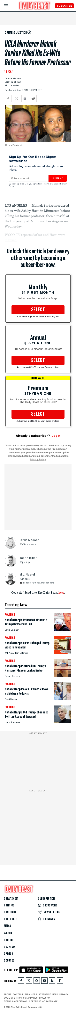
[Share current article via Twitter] (16, 98)
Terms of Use (50, 184)
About (7, 994)
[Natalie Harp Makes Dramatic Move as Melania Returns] (62, 698)
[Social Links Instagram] (37, 981)
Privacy (63, 994)
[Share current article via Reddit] (33, 98)
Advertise (45, 994)
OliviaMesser (29, 545)
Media (7, 925)
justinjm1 (27, 563)
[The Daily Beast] (34, 6)
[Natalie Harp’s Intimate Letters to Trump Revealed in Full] (62, 629)
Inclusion (44, 998)
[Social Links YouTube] (44, 981)
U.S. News (9, 947)
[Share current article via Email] (24, 98)
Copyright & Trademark (43, 1001)
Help (55, 994)
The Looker (10, 919)
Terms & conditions (15, 1001)
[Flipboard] (60, 981)
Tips (27, 994)
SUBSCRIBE (64, 5)
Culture (9, 940)
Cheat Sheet (11, 898)
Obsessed (10, 912)
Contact (18, 994)
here (61, 592)
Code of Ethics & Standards (21, 998)
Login (55, 436)
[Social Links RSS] (52, 981)
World (8, 933)
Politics (9, 905)
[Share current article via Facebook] (8, 98)
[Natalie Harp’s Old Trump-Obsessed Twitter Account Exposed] (62, 722)
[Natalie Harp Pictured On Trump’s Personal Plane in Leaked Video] (62, 675)
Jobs (34, 994)
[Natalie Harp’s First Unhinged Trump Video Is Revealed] (62, 652)
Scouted (9, 960)
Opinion (8, 953)
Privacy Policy (38, 459)
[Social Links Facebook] (21, 981)
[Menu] (9, 6)
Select (38, 309)
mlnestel (26, 579)
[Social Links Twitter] (29, 981)
